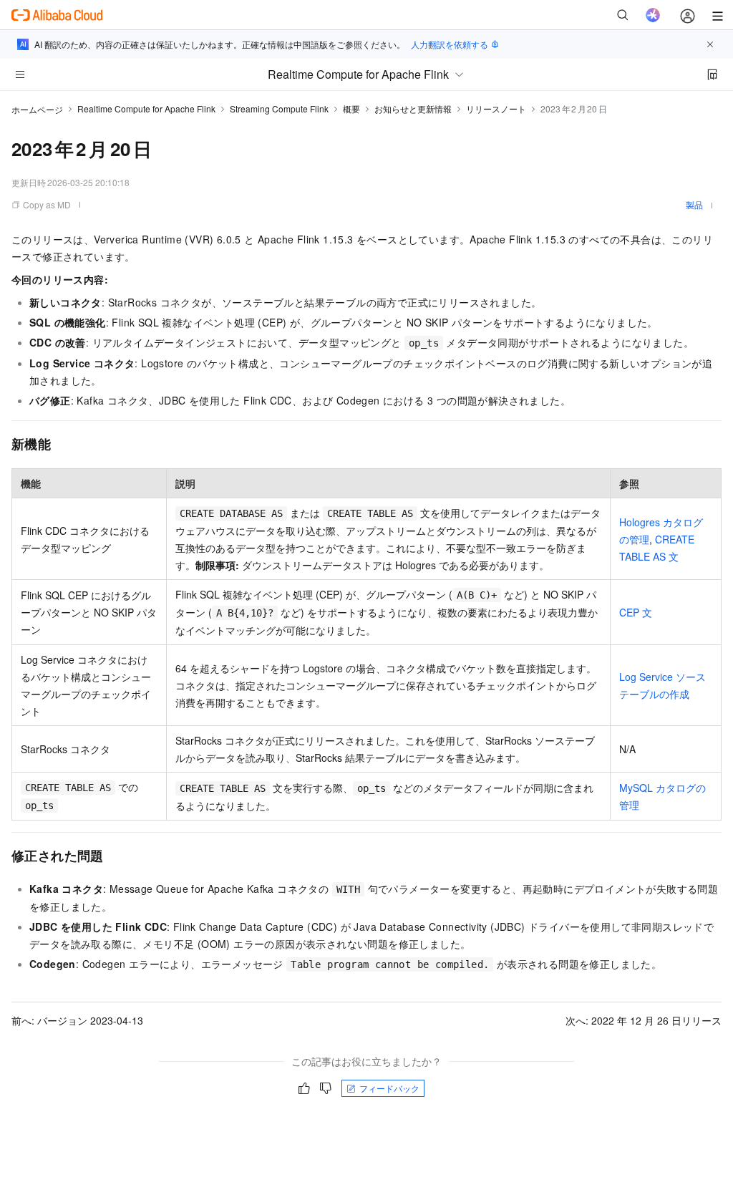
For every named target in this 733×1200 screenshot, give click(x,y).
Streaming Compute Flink (279, 108)
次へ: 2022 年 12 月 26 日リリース (643, 1020)
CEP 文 (635, 612)
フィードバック (389, 1088)
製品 (694, 204)
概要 (351, 108)
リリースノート (496, 108)
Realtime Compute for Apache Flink (146, 108)
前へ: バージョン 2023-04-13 (77, 1020)
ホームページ (37, 109)
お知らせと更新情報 (413, 108)
